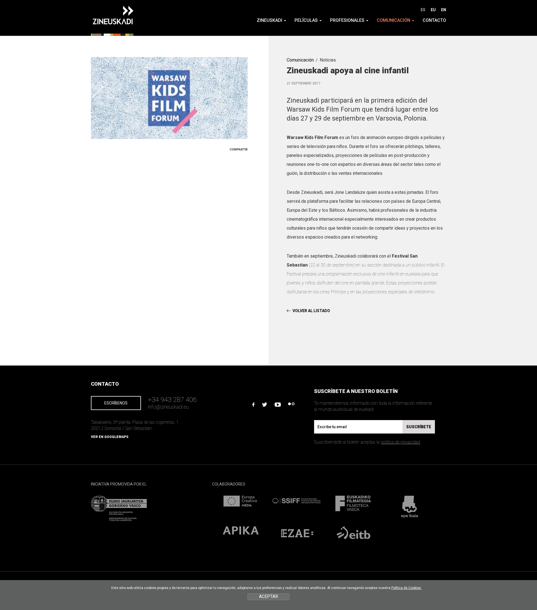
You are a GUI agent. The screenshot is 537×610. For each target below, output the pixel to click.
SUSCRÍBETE (418, 427)
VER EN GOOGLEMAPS (109, 437)
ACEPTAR (268, 596)
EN (443, 10)
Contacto (434, 20)
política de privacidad (400, 442)
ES (423, 10)
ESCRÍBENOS (116, 403)
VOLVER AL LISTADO (311, 310)
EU (433, 10)
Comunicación (300, 60)
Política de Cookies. (406, 588)
